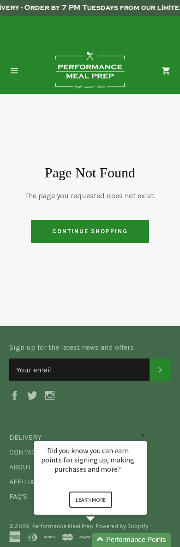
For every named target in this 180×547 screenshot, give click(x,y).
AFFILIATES (27, 481)
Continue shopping (89, 231)
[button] (101, 540)
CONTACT (24, 452)
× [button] (142, 435)
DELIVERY (25, 437)
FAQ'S (18, 496)
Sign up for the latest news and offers (71, 347)
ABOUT (20, 466)
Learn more (91, 499)
